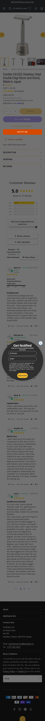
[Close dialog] (40, 343)
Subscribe (22, 375)
